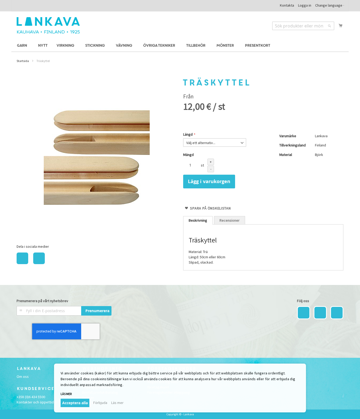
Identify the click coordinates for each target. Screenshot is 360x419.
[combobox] (303, 26)
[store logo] (48, 25)
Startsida (23, 61)
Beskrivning (198, 220)
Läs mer (117, 402)
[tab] (198, 220)
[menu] (180, 45)
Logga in (304, 5)
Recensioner (230, 220)
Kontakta (287, 5)
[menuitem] (22, 45)
